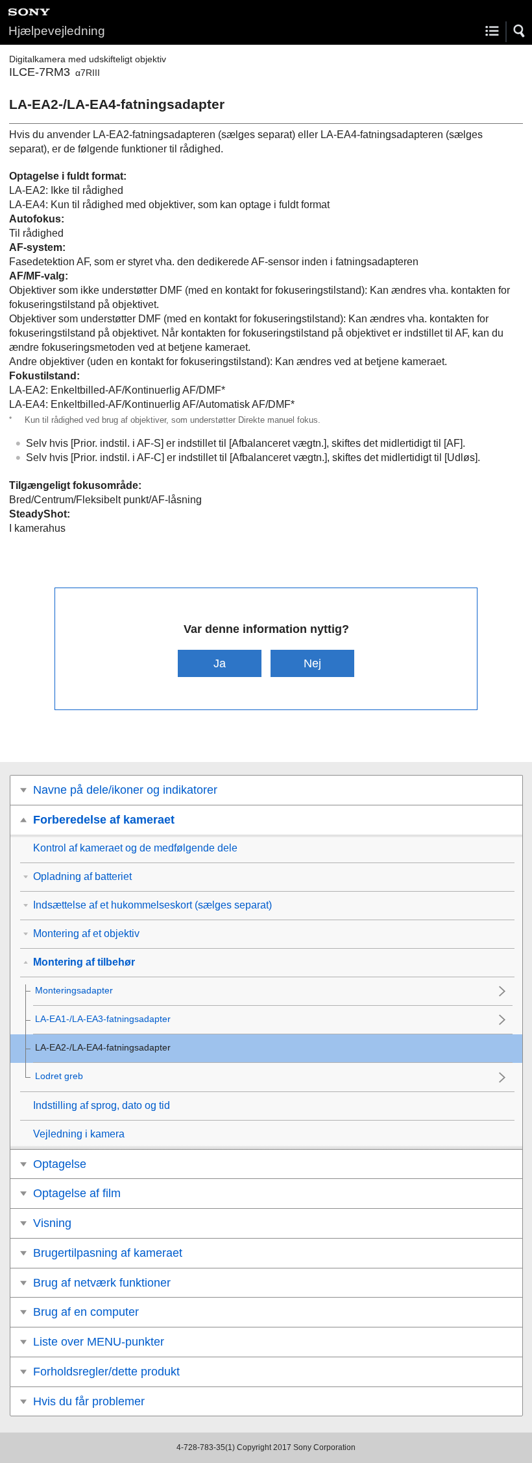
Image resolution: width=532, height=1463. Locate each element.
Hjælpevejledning (56, 31)
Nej (312, 663)
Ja (219, 663)
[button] (520, 31)
